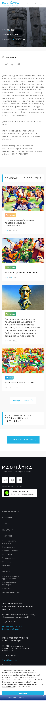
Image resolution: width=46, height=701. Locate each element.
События (20, 39)
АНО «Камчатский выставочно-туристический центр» (17, 606)
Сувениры (6, 562)
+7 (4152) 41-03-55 (10, 655)
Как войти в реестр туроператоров (10, 578)
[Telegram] (18, 64)
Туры (5, 524)
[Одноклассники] (12, 64)
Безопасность (8, 547)
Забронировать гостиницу (9, 542)
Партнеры (6, 565)
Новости (7, 530)
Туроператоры (8, 558)
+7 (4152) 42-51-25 (10, 622)
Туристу (7, 536)
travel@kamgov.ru (9, 660)
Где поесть (7, 554)
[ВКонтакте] (6, 64)
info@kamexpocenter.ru (12, 626)
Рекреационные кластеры (9, 584)
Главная (6, 39)
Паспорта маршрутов (11, 592)
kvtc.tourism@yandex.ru (12, 629)
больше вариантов (21, 439)
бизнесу (7, 571)
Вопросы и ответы (10, 551)
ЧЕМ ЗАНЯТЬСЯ (11, 512)
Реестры (6, 588)
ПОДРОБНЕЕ (21, 400)
